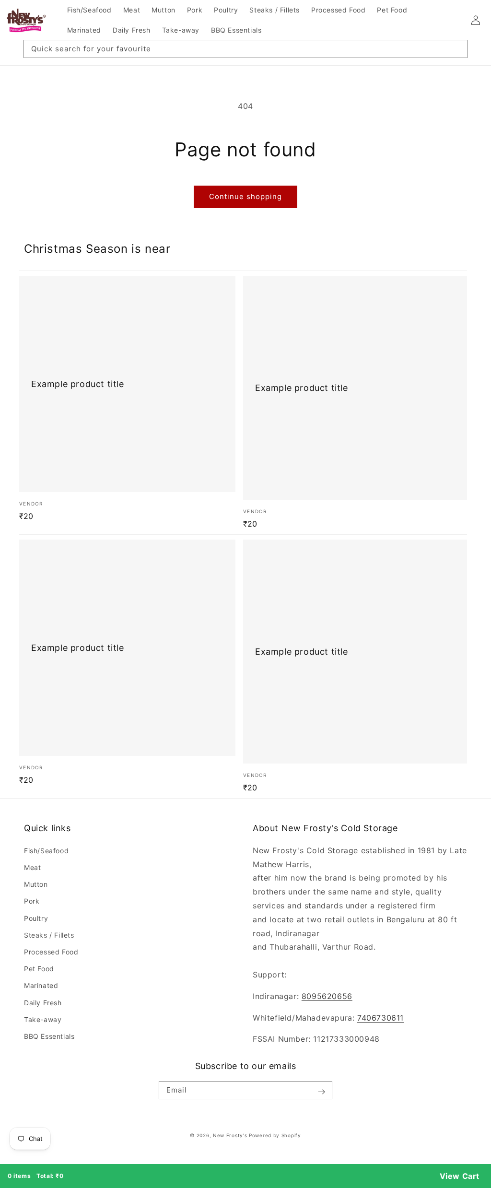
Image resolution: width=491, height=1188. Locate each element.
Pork (31, 901)
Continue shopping (245, 196)
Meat (32, 867)
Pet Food (39, 969)
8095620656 (327, 996)
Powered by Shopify (275, 1135)
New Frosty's (230, 1135)
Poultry (36, 918)
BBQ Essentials (49, 1036)
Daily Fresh (43, 1003)
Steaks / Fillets (49, 935)
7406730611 (380, 1018)
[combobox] (245, 49)
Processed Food (51, 952)
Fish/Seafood (46, 851)
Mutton (36, 884)
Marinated (41, 985)
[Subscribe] (321, 1092)
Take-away (42, 1019)
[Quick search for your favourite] (456, 50)
